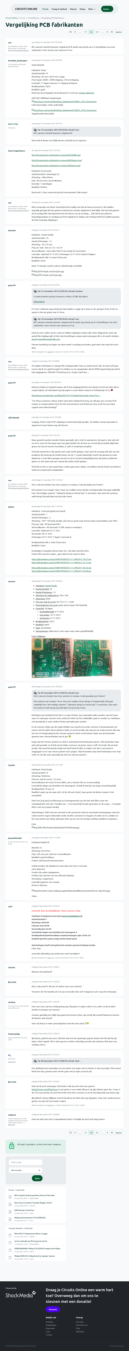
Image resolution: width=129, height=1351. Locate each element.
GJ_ (9, 1055)
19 (97, 32)
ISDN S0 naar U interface (24, 1210)
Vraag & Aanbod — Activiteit (21, 1228)
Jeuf (10, 906)
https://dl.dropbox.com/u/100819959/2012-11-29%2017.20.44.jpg (61, 571)
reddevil (12, 1114)
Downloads (50, 1328)
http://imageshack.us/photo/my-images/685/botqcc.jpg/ (57, 160)
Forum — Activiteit (16, 1190)
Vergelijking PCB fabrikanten (52, 18)
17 (85, 32)
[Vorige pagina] (75, 31)
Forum (45, 8)
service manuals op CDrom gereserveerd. (30, 1241)
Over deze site (82, 1325)
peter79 (11, 285)
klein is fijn (13, 123)
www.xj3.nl (11, 1062)
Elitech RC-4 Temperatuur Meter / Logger (31, 1233)
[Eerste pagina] (70, 31)
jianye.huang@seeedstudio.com (46, 339)
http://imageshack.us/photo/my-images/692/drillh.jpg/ (56, 155)
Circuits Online (12, 18)
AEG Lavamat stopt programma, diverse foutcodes (34, 1195)
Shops (82, 8)
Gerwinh (12, 230)
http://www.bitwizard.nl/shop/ (18, 50)
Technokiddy (14, 1033)
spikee (11, 506)
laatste (119, 32)
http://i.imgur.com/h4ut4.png (45, 1089)
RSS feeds (80, 1331)
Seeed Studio (51, 585)
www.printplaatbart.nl (72, 916)
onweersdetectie (86, 92)
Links (48, 1331)
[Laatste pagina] (111, 31)
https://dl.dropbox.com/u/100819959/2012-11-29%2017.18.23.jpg (61, 567)
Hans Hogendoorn (16, 150)
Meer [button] (90, 8)
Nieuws (73, 8)
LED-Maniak (13, 417)
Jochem (11, 1002)
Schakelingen (51, 1325)
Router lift (11, 1125)
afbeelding (39, 301)
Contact (49, 1335)
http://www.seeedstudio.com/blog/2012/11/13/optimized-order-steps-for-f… (66, 395)
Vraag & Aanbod (59, 8)
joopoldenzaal (15, 838)
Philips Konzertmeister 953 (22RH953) (29, 1217)
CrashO (11, 765)
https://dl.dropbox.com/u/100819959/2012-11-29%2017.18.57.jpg (61, 559)
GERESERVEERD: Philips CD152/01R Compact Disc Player (37, 1248)
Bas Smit (12, 982)
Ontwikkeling (33, 18)
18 (91, 32)
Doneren (53, 1309)
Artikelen (49, 1322)
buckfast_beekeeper (17, 60)
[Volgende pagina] (107, 31)
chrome (11, 581)
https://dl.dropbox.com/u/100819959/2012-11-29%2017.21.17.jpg (61, 562)
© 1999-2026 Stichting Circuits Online (21, 1346)
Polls (78, 1328)
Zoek (37, 1178)
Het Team (80, 1322)
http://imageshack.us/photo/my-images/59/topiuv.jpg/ (56, 165)
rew (9, 42)
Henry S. (50, 958)
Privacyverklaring (116, 1346)
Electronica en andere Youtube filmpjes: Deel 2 (33, 1203)
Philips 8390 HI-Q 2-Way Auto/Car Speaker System (34, 1256)
